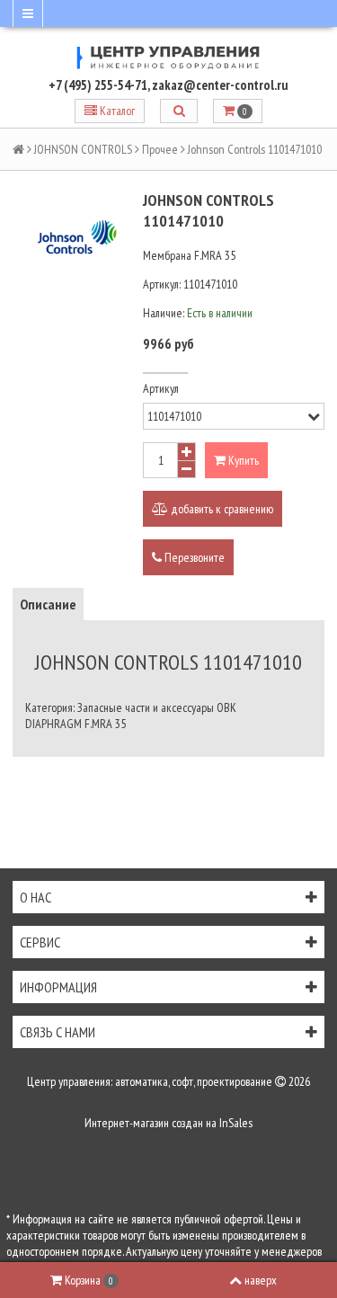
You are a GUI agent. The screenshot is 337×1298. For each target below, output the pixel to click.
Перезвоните (193, 557)
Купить (242, 460)
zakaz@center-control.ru (220, 84)
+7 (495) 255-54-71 (98, 84)
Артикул (161, 388)
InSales (236, 1123)
